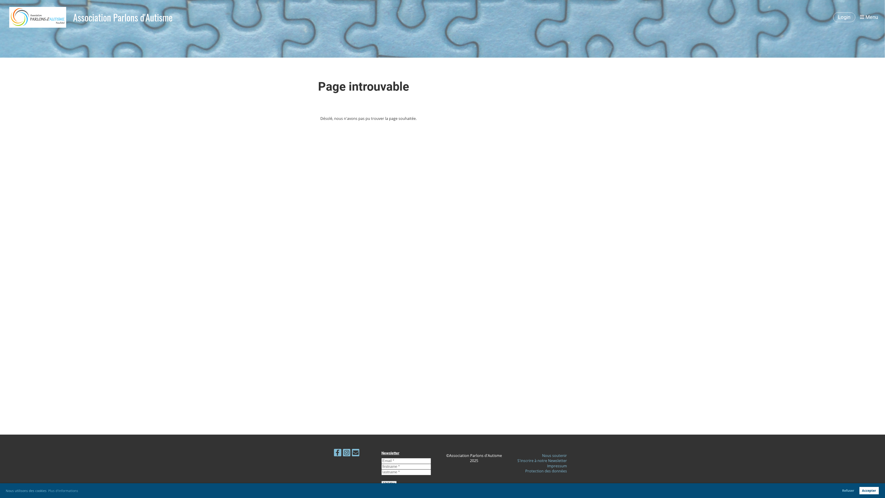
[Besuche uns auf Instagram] (346, 453)
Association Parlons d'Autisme (123, 17)
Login (844, 17)
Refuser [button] (848, 490)
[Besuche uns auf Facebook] (337, 453)
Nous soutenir (554, 455)
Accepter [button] (869, 490)
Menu (871, 17)
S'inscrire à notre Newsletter (542, 460)
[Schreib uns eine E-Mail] (355, 453)
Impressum (557, 465)
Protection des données (546, 471)
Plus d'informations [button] (63, 491)
